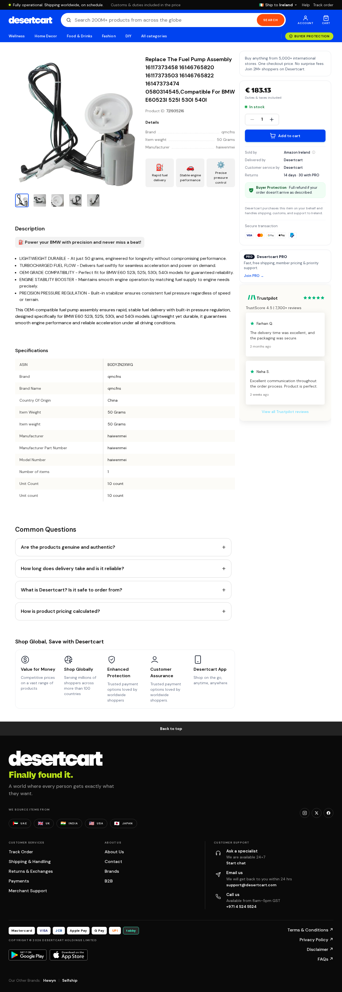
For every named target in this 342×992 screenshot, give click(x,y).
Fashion (108, 36)
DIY (128, 36)
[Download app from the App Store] (69, 955)
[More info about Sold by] (313, 152)
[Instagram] (305, 813)
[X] (316, 813)
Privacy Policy (316, 940)
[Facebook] (328, 813)
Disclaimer (320, 949)
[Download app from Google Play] (28, 955)
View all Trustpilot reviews (285, 411)
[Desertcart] (30, 20)
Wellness (17, 36)
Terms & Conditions (310, 930)
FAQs (325, 959)
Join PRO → (254, 276)
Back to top (171, 728)
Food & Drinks (79, 36)
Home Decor (46, 36)
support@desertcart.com (251, 884)
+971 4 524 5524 (241, 906)
